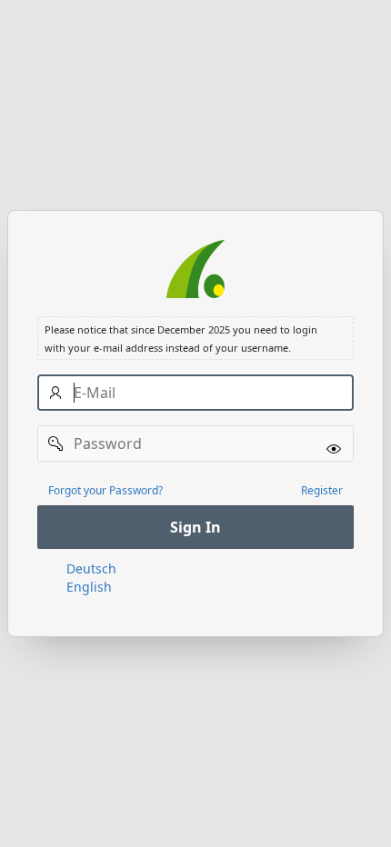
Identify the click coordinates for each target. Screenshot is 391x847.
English (89, 586)
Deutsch (91, 568)
